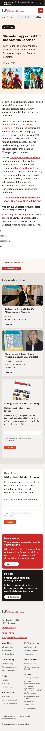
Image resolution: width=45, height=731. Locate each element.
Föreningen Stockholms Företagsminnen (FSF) (33, 688)
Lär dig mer (11, 564)
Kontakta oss (7, 687)
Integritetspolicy (9, 719)
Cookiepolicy (25, 716)
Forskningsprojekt (9, 667)
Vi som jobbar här (31, 678)
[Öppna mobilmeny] (40, 10)
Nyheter (5, 680)
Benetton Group (23, 167)
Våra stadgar (29, 701)
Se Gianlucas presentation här (4, 238)
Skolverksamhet (9, 670)
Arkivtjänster (7, 650)
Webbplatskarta (30, 708)
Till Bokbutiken (13, 596)
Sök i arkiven (7, 696)
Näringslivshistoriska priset (33, 697)
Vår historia (29, 705)
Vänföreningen (30, 693)
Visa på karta (8, 627)
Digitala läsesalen (9, 703)
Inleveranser (29, 654)
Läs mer (8, 324)
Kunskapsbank (30, 664)
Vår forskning (7, 664)
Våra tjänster (7, 647)
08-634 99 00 (8, 633)
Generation (24, 724)
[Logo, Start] (13, 10)
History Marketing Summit (25, 157)
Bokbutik (5, 683)
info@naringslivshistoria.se (14, 637)
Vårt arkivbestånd (9, 700)
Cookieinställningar (10, 716)
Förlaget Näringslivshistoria (32, 682)
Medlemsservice (31, 647)
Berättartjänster (9, 654)
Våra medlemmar (31, 650)
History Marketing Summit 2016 (23, 214)
